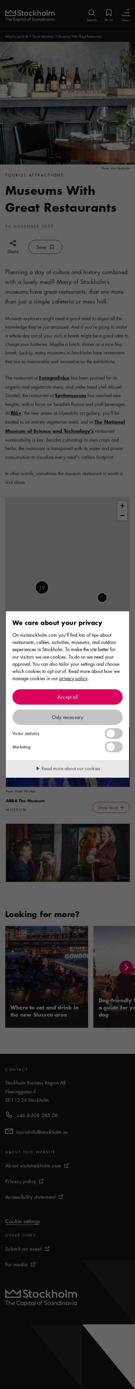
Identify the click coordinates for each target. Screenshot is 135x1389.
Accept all (67, 697)
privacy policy (73, 678)
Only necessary (68, 717)
